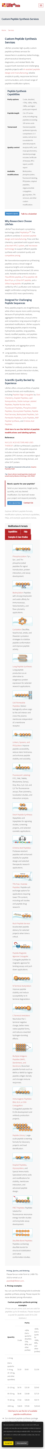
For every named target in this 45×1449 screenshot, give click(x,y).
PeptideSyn (25, 232)
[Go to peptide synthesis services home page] (11, 5)
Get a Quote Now (14, 503)
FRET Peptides (18, 1207)
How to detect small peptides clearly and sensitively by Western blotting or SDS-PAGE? (20, 475)
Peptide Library (19, 1135)
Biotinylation (18, 592)
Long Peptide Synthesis (22, 666)
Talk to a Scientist (29, 214)
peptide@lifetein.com (15, 1281)
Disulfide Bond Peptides (22, 1240)
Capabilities (12, 531)
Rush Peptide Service (21, 923)
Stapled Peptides (21, 398)
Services (11, 30)
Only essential (22, 1443)
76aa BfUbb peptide (13, 277)
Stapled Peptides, (20, 1165)
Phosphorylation (19, 556)
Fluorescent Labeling (21, 775)
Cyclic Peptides (28, 417)
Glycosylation (18, 1168)
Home (4, 30)
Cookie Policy (7, 1438)
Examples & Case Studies (18, 537)
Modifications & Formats (18, 526)
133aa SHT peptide (23, 280)
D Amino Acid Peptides (21, 848)
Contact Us (28, 502)
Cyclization (17, 629)
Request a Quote (12, 214)
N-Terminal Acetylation (22, 986)
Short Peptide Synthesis (22, 814)
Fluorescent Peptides (13, 408)
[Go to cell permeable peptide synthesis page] (22, 694)
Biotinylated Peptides (25, 414)
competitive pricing (12, 255)
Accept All (8, 1443)
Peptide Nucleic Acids (21, 404)
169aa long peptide (13, 283)
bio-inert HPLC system (15, 245)
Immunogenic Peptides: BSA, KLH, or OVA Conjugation (22, 1102)
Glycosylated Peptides (22, 411)
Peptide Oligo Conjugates (23, 394)
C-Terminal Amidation (21, 1015)
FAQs (25, 531)
